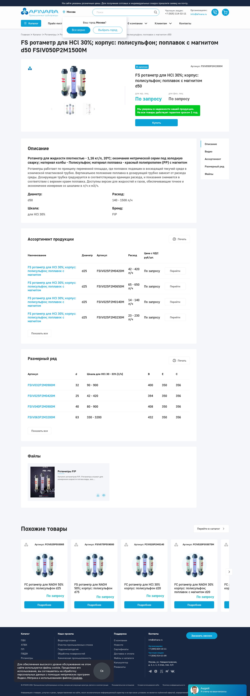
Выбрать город (107, 30)
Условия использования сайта (148, 685)
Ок (101, 670)
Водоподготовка (67, 640)
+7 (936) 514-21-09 (157, 655)
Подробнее (44, 605)
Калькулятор (121, 662)
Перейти (175, 271)
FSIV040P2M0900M (41, 406)
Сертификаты (121, 649)
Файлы (209, 174)
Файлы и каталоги (124, 658)
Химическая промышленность (74, 658)
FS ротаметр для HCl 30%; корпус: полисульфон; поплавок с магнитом (52, 270)
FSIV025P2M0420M (41, 396)
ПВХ (23, 640)
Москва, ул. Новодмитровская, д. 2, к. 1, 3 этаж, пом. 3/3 (162, 663)
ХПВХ (24, 644)
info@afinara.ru (198, 14)
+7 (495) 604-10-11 (157, 649)
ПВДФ (24, 653)
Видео (208, 151)
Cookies (77, 677)
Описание (211, 144)
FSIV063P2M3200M (41, 417)
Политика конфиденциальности (174, 685)
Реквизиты (120, 666)
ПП (22, 649)
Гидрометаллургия (68, 649)
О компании (120, 640)
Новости (118, 644)
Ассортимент (213, 159)
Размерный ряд (214, 166)
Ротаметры (27, 658)
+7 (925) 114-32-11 (175, 13)
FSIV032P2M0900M (41, 385)
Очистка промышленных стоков (75, 644)
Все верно (78, 30)
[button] (69, 11)
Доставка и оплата (124, 653)
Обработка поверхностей (71, 653)
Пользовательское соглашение (123, 685)
